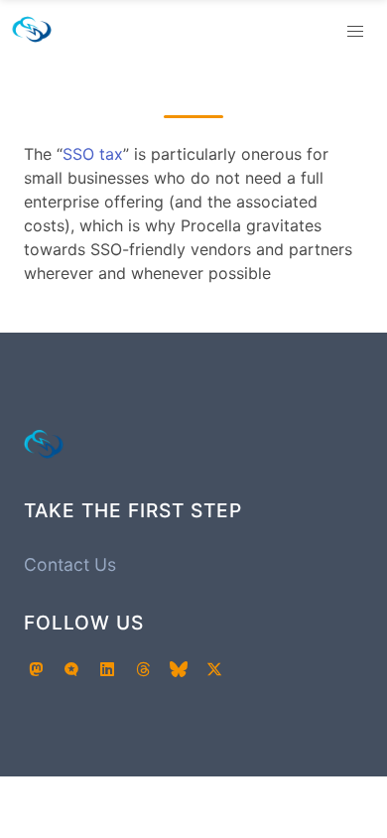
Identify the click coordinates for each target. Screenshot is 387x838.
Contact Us (70, 564)
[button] (355, 32)
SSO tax (93, 154)
